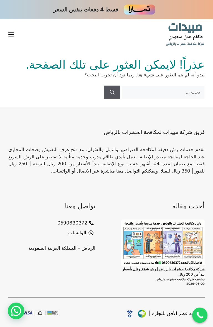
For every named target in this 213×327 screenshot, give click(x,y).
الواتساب (77, 232)
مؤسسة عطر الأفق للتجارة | (177, 313)
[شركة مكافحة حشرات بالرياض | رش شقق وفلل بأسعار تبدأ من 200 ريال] (163, 242)
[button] (16, 311)
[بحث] (112, 92)
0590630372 (72, 223)
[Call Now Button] (199, 315)
